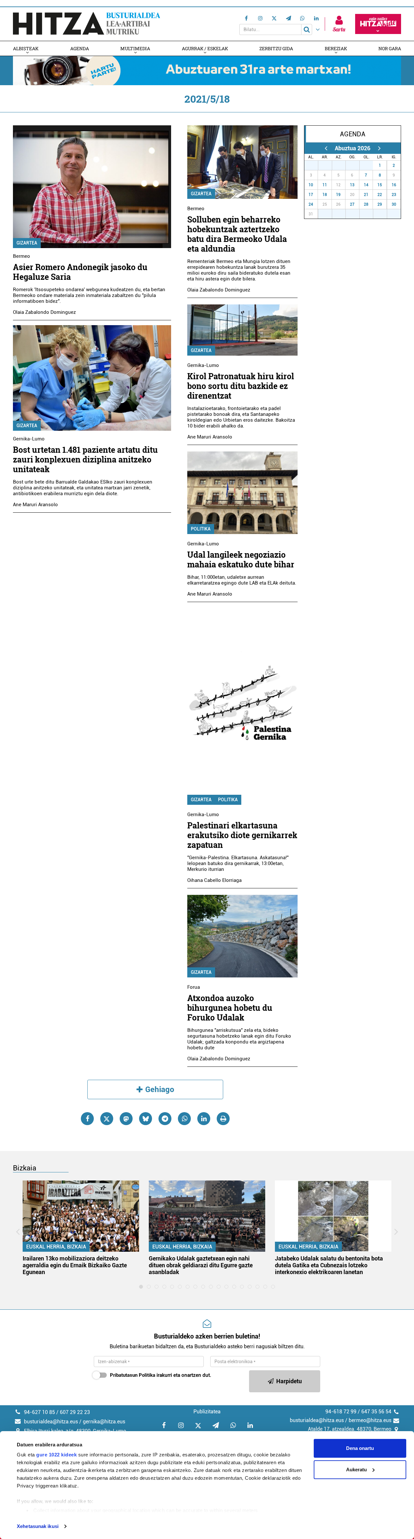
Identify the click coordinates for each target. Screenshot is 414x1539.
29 (342, 165)
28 (328, 165)
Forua (193, 987)
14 (366, 185)
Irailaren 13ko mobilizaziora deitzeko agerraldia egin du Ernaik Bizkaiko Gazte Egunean (75, 1265)
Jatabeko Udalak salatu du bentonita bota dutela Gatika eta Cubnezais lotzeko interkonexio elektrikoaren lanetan (329, 1265)
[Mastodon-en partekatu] (126, 1118)
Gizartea (26, 242)
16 (394, 185)
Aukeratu (356, 1469)
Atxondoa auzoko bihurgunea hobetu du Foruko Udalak (229, 1008)
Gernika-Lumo (29, 439)
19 (338, 194)
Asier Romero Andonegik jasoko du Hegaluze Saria (80, 272)
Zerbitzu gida (276, 48)
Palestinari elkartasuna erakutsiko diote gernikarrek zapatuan (242, 835)
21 (366, 194)
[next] (379, 148)
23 (394, 194)
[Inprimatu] (223, 1118)
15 (379, 185)
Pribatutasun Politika (132, 1375)
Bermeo (21, 256)
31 (369, 165)
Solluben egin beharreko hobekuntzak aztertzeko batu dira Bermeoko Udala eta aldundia (237, 234)
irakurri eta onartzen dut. (160, 1375)
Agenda (79, 48)
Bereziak (336, 48)
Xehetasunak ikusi (38, 1526)
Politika (201, 528)
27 (314, 165)
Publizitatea (207, 1411)
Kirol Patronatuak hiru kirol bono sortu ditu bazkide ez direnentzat (240, 386)
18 (324, 194)
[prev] (326, 148)
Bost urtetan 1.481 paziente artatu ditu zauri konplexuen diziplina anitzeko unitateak (85, 459)
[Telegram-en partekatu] (164, 1118)
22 (379, 194)
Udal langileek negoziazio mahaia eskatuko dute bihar (240, 559)
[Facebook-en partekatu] (87, 1118)
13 (352, 185)
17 (311, 194)
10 (311, 185)
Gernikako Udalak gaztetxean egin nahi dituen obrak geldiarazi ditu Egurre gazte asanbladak (201, 1265)
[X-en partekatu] (106, 1118)
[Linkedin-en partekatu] (203, 1118)
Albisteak (25, 48)
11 (324, 185)
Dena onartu (360, 1448)
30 (356, 165)
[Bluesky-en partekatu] (145, 1118)
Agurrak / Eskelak (205, 48)
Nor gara (389, 48)
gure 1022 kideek (56, 1454)
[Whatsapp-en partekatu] (184, 1118)
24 (311, 204)
